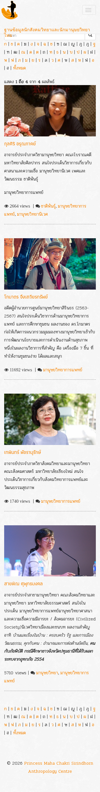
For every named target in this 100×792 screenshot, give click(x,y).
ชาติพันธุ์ (48, 206)
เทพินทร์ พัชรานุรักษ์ (22, 452)
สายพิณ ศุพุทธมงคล (23, 583)
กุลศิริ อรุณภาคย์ (20, 143)
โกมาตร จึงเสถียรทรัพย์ (26, 297)
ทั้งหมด (19, 67)
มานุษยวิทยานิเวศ (32, 214)
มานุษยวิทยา (47, 672)
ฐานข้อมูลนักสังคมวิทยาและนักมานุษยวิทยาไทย (47, 30)
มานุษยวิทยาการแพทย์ (62, 369)
